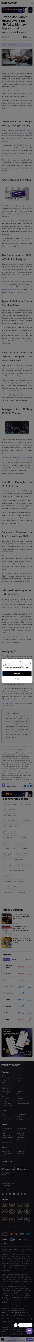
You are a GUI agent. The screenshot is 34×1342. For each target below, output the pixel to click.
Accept (17, 673)
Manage (17, 679)
